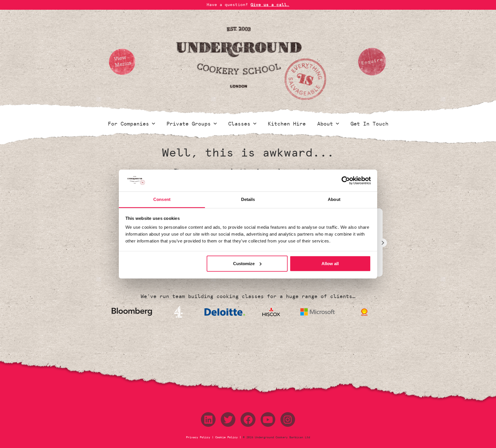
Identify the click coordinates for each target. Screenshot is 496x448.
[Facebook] (248, 419)
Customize (244, 263)
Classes (239, 124)
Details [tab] (248, 199)
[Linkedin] (208, 419)
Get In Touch (369, 124)
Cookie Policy (226, 437)
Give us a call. (270, 4)
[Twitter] (228, 419)
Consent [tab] (161, 199)
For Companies (128, 124)
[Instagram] (287, 419)
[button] (382, 242)
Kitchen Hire (287, 124)
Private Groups (188, 124)
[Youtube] (268, 419)
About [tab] (334, 199)
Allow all (330, 263)
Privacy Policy (199, 437)
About (325, 124)
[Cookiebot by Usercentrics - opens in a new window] (346, 180)
